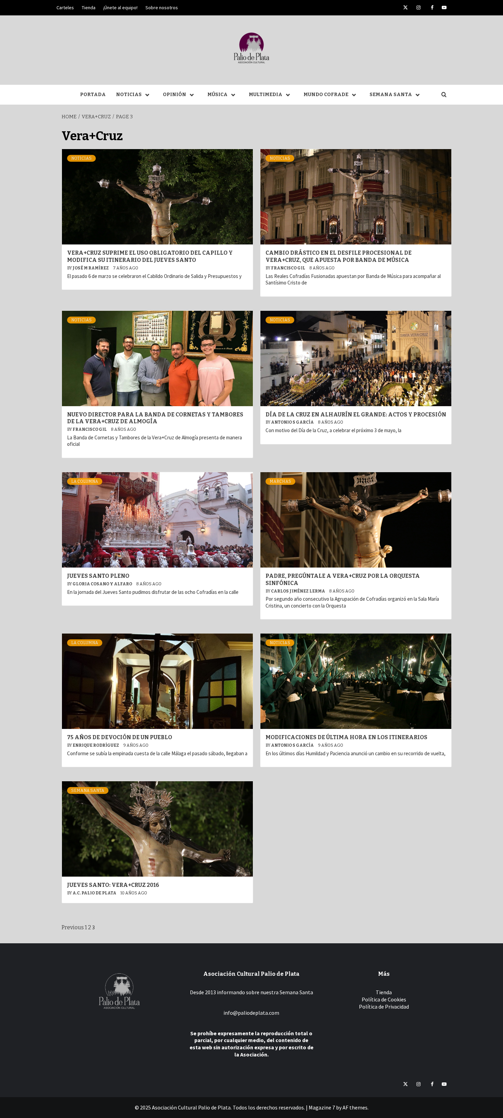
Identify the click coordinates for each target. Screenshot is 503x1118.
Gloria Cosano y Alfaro (103, 584)
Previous (73, 927)
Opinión (174, 94)
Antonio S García (292, 422)
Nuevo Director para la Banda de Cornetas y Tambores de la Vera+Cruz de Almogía (155, 418)
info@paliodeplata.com (251, 1012)
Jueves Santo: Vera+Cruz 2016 (113, 885)
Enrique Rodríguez (96, 745)
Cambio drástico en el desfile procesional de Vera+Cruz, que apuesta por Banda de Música (339, 256)
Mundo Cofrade (326, 94)
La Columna (84, 481)
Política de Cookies (384, 999)
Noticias (129, 94)
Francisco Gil (288, 268)
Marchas (280, 481)
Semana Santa (391, 94)
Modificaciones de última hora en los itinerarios (346, 737)
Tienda (88, 7)
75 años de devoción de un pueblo (119, 737)
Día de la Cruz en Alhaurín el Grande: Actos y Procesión (356, 414)
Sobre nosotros (161, 7)
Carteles (65, 7)
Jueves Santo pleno (98, 576)
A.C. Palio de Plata (95, 893)
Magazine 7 (322, 1107)
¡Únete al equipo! (120, 7)
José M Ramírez (91, 268)
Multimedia (265, 94)
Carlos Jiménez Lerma (298, 591)
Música (217, 94)
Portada (93, 94)
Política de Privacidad (384, 1006)
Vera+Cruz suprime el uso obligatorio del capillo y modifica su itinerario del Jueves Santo (150, 256)
